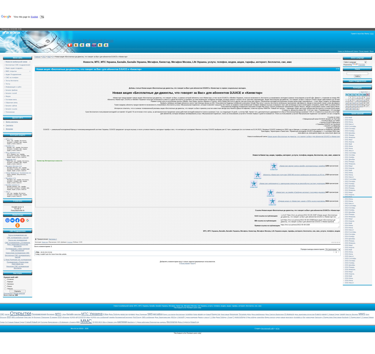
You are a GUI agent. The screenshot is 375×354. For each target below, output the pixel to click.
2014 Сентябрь (350, 232)
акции (200, 314)
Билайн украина (11, 185)
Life (7, 192)
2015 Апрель (349, 247)
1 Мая (64, 314)
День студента (184, 322)
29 (350, 108)
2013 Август (349, 203)
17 (357, 103)
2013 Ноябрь (349, 210)
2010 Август (349, 124)
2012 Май (348, 170)
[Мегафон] (81, 46)
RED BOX (98, 322)
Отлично (10, 279)
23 (354, 106)
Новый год (194, 322)
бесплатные (180, 314)
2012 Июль (349, 175)
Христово (27, 317)
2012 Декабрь (350, 186)
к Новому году (111, 322)
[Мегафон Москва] (105, 46)
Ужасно (10, 289)
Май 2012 (364, 92)
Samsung (318, 317)
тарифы (112, 317)
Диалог (200, 317)
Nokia (195, 314)
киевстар (124, 314)
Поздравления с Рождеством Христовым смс (17, 263)
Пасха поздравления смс (17, 235)
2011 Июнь (349, 146)
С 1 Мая (212, 317)
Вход (372, 51)
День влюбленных (258, 314)
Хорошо (10, 282)
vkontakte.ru (298, 317)
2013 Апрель (349, 194)
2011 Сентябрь (350, 153)
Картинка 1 (53, 239)
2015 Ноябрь (349, 263)
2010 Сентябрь (350, 126)
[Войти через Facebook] (17, 220)
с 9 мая (229, 317)
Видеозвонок (53, 322)
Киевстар (9, 159)
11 (361, 100)
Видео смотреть (12, 122)
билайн (70, 314)
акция (324, 314)
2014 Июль (349, 228)
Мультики (9, 129)
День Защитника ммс (163, 317)
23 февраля (289, 314)
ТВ (93, 322)
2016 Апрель (349, 274)
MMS (362, 314)
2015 (9, 317)
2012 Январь (349, 161)
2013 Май (348, 197)
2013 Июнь (349, 199)
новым (282, 317)
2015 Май (348, 250)
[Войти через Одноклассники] (17, 225)
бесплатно (172, 322)
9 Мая (105, 314)
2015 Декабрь (350, 265)
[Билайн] (75, 46)
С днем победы (239, 317)
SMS (150, 314)
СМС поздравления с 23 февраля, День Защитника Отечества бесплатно (17, 244)
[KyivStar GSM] (87, 46)
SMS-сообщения (17, 317)
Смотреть (9, 125)
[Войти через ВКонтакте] (12, 220)
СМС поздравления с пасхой (17, 237)
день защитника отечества (305, 314)
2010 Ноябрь (349, 131)
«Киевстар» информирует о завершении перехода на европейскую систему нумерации (292, 183)
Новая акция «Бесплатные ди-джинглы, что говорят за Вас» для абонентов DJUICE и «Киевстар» (303, 136)
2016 (60, 317)
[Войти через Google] (27, 220)
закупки (77, 314)
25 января (53, 317)
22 (350, 106)
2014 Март (349, 219)
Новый (208, 314)
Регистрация (364, 51)
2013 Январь (349, 188)
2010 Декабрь (350, 133)
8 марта (318, 314)
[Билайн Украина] (99, 46)
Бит (304, 317)
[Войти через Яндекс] (22, 220)
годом (278, 317)
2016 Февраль (350, 269)
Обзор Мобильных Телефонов (17, 173)
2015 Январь (349, 241)
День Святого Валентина (274, 314)
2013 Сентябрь (350, 205)
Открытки (20, 313)
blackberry (131, 322)
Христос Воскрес (351, 314)
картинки (122, 322)
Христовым (225, 314)
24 (357, 106)
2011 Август (349, 150)
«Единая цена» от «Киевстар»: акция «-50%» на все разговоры (301, 201)
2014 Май (348, 223)
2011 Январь (349, 135)
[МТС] (69, 46)
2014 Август (349, 230)
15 (350, 103)
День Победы (114, 314)
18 (361, 103)
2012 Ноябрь (349, 183)
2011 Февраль (350, 137)
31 (357, 108)
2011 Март (349, 139)
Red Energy (137, 317)
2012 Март (349, 166)
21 (347, 106)
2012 (44, 57)
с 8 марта (72, 322)
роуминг (131, 314)
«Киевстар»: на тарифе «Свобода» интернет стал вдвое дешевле (300, 192)
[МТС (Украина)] (93, 46)
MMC (78, 322)
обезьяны (65, 317)
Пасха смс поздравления (17, 240)
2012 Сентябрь (350, 179)
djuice (88, 317)
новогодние (310, 317)
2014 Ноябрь (349, 236)
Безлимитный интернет (124, 317)
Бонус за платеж (169, 314)
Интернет (51, 314)
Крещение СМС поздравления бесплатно (17, 267)
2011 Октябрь (350, 155)
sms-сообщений (103, 317)
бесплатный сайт (267, 328)
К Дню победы (251, 317)
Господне (44, 322)
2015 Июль (349, 254)
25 (361, 106)
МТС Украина (11, 153)
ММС (86, 321)
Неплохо (10, 284)
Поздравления (38, 314)
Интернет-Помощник (41, 317)
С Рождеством (354, 317)
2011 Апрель (349, 142)
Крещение (234, 314)
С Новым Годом (333, 314)
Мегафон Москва (12, 166)
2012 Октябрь (350, 181)
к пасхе (206, 317)
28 (347, 108)
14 (347, 103)
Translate (361, 65)
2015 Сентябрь (350, 258)
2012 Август (349, 177)
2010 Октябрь (350, 128)
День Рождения (141, 314)
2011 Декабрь (350, 159)
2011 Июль (349, 148)
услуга (93, 317)
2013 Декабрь (350, 212)
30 (354, 108)
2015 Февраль (350, 243)
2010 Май (348, 117)
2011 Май (348, 144)
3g (32, 317)
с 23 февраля (63, 322)
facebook (345, 317)
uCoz (277, 328)
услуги (72, 317)
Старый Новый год (32, 322)
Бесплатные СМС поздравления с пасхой (17, 256)
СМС (2, 314)
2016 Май (348, 276)
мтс (58, 314)
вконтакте (289, 317)
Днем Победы (221, 317)
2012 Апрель (349, 168)
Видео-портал (270, 317)
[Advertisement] (187, 78)
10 (357, 100)
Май (49, 57)
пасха (7, 314)
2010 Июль (349, 122)
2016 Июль (349, 280)
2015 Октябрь (350, 261)
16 (354, 103)
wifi (76, 317)
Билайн (8, 146)
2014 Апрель (349, 221)
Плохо (9, 286)
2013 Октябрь (350, 208)
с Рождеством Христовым (332, 317)
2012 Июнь (349, 172)
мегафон (158, 314)
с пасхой (180, 317)
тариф (342, 314)
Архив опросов (19, 293)
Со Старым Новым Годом (14, 322)
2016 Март (349, 272)
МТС (7, 139)
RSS (372, 33)
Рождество (215, 314)
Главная (37, 57)
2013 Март (349, 192)
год (204, 314)
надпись (163, 322)
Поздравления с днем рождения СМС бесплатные (18, 249)
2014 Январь (349, 214)
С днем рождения (190, 317)
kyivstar (69, 242)
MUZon (173, 317)
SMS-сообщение (148, 317)
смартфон (260, 317)
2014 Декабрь (350, 239)
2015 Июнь (349, 252)
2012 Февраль (350, 164)
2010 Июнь (349, 120)
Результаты (8, 293)
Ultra (104, 322)
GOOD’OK (82, 317)
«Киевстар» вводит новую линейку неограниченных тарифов (302, 166)
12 (364, 100)
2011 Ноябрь (349, 157)
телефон (189, 314)
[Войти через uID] (7, 220)
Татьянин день (245, 314)
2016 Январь (349, 267)
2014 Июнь (349, 225)
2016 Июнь (349, 278)
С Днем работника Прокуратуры (147, 322)
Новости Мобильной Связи (90, 40)
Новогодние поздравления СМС (17, 253)
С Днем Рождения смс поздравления (17, 260)
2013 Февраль (350, 190)
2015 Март (349, 245)
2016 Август (349, 283)
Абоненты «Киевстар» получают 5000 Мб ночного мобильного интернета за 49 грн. (294, 175)
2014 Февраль (350, 217)
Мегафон (9, 178)
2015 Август (349, 256)
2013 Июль (349, 201)
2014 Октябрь (350, 234)
